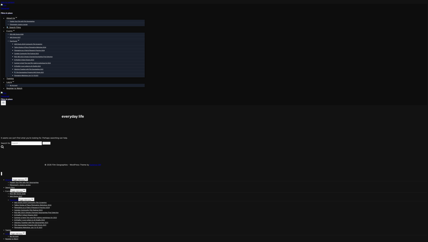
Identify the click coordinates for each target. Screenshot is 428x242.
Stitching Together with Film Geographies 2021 (28, 69)
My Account (13, 85)
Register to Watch (14, 88)
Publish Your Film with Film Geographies (22, 21)
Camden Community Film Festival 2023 (26, 53)
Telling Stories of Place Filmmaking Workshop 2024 (30, 47)
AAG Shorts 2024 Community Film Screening (28, 44)
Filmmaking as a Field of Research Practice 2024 (29, 50)
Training (10, 79)
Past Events (14, 200)
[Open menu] (3, 102)
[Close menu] (1, 174)
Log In (7, 234)
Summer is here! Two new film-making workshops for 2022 (32, 63)
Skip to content (7, 2)
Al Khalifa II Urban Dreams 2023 (24, 60)
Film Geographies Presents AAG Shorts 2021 (30, 72)
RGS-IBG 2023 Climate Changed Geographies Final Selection (33, 56)
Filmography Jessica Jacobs (19, 24)
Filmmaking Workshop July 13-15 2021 (26, 75)
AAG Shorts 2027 (15, 37)
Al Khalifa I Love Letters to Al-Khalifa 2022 (27, 66)
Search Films (15, 27)
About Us (8, 180)
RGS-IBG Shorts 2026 (16, 34)
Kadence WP (95, 165)
